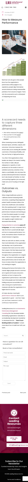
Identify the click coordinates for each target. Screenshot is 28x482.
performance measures (9, 295)
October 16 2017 (9, 12)
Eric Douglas (8, 15)
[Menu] (25, 7)
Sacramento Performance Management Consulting (13, 311)
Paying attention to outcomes (11, 225)
